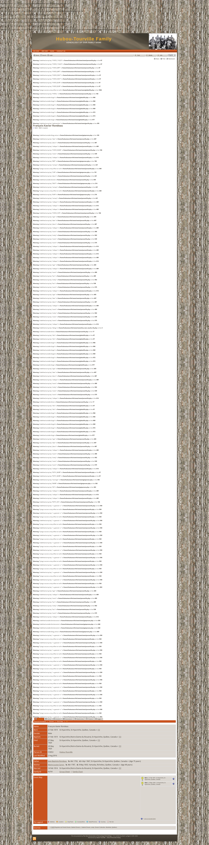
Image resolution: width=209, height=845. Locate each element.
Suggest (99, 719)
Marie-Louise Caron (56, 765)
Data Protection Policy (114, 837)
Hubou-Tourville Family (84, 38)
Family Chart (78, 771)
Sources (51, 721)
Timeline (90, 719)
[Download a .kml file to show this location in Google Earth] (173, 779)
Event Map (60, 721)
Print (164, 59)
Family (49, 719)
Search (44, 55)
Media (150, 55)
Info (161, 55)
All (67, 721)
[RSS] (34, 839)
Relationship (80, 719)
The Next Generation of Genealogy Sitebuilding (97, 836)
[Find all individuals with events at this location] (96, 730)
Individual (40, 719)
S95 (53, 827)
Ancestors (58, 719)
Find (138, 55)
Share (157, 59)
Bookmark (172, 59)
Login (51, 55)
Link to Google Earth (150, 819)
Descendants (68, 719)
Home (37, 55)
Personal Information (40, 721)
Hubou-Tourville (65, 752)
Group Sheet (64, 771)
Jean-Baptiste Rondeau (57, 761)
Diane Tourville (101, 837)
